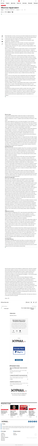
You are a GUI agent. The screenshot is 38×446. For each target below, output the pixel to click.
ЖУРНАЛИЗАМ (3, 5)
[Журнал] (19, 1)
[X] (17, 331)
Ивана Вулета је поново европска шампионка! (4, 412)
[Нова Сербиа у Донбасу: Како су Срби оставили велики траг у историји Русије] (33, 407)
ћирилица (11, 315)
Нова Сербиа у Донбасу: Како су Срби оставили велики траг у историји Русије (32, 413)
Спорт (7, 409)
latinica (15, 315)
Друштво (12, 409)
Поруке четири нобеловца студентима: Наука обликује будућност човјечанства (14, 413)
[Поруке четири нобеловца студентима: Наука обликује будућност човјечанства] (14, 407)
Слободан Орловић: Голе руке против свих (18, 375)
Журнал (2, 9)
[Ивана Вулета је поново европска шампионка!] (5, 407)
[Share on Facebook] (5, 12)
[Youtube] (20, 331)
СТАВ (24, 409)
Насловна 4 (31, 409)
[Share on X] (7, 12)
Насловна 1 (21, 408)
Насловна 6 (3, 409)
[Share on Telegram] (34, 302)
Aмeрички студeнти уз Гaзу (15, 381)
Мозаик (25, 407)
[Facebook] (13, 331)
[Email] (9, 12)
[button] (2, 1)
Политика (21, 409)
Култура (34, 408)
